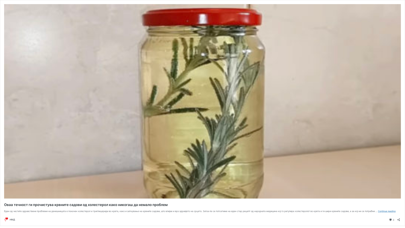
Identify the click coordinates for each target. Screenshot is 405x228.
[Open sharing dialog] (398, 218)
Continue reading (387, 211)
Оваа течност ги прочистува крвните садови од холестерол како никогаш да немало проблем (86, 205)
